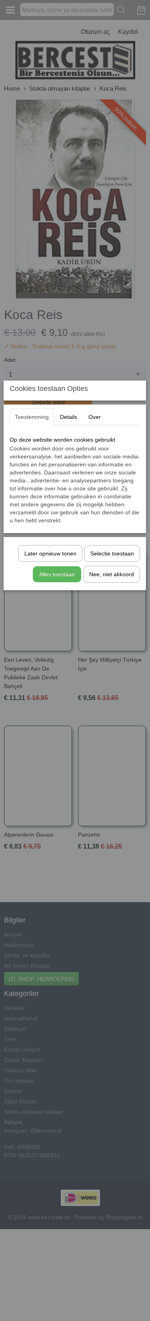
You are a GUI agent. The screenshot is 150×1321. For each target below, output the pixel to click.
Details (68, 417)
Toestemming (32, 417)
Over (94, 417)
